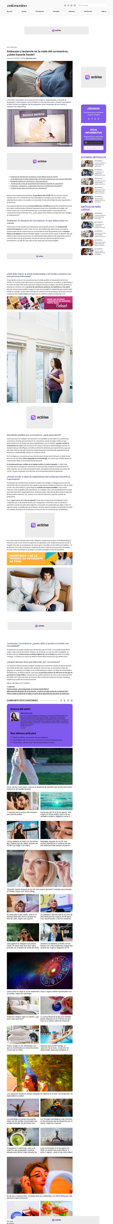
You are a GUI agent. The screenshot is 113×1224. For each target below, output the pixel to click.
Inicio (8, 47)
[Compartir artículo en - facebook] (61, 700)
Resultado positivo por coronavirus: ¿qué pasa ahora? (29, 181)
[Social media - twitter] (65, 5)
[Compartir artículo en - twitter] (65, 700)
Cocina (24, 11)
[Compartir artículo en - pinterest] (72, 700)
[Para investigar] (79, 5)
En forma (56, 11)
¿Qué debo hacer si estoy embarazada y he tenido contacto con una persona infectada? (41, 179)
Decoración (40, 11)
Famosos (72, 11)
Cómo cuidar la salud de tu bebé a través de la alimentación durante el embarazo (38, 694)
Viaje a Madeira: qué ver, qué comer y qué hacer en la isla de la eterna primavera (37, 740)
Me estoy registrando (92, 148)
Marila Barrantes (31, 58)
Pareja (103, 11)
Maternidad (14, 47)
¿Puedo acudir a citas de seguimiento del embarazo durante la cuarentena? (36, 184)
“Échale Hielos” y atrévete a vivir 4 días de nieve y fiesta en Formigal (33, 742)
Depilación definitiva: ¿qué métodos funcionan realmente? (30, 737)
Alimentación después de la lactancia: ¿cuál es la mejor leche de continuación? (37, 691)
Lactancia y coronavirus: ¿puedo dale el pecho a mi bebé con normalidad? (36, 186)
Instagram (23, 727)
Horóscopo (88, 11)
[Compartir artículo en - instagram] (68, 700)
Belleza (9, 11)
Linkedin (23, 728)
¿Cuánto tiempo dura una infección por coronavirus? (28, 188)
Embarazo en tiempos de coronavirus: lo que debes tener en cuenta (34, 177)
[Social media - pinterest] (71, 5)
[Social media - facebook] (68, 5)
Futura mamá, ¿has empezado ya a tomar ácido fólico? (28, 689)
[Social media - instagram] (74, 5)
